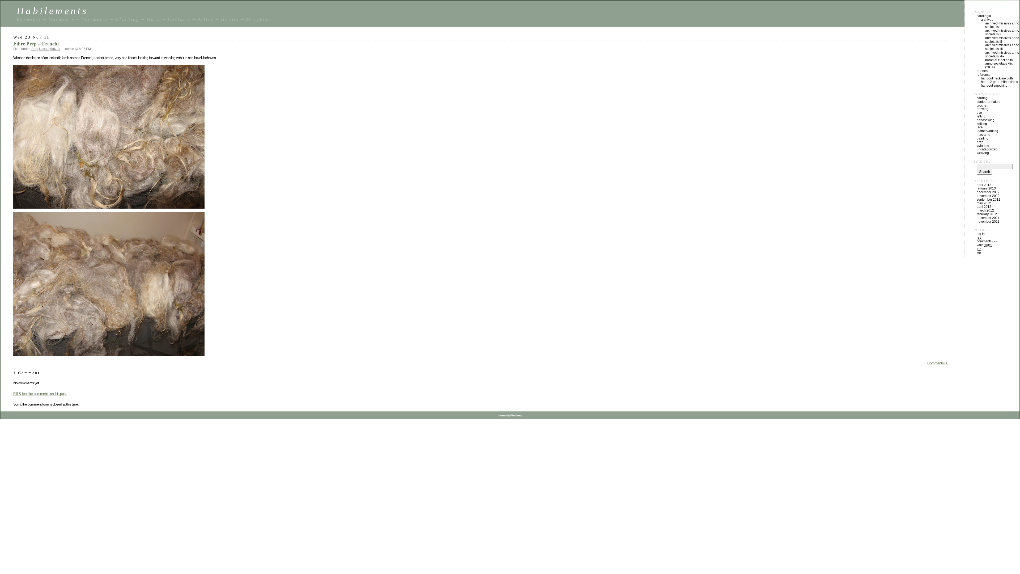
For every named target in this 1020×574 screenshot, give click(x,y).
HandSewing (985, 120)
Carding (982, 98)
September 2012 (988, 199)
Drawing (982, 109)
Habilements (52, 10)
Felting (981, 116)
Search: (982, 161)
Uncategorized (49, 49)
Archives (987, 20)
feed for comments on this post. (40, 393)
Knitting (982, 124)
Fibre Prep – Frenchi (36, 44)
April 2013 (984, 185)
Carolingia (984, 16)
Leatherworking (987, 131)
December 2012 (988, 192)
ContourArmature (989, 102)
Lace (980, 127)
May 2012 (984, 203)
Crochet (982, 105)
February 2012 (987, 214)
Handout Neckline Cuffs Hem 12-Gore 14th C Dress (999, 80)
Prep (34, 49)
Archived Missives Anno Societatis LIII (1002, 47)
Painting (982, 138)
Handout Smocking (994, 85)
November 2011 (988, 221)
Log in (981, 234)
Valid (984, 245)
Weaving (983, 153)
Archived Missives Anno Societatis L (1002, 25)
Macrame (983, 135)
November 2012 (988, 196)
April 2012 (984, 207)
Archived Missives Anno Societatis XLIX (1002, 54)
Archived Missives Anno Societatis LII (1002, 40)
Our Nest (982, 71)
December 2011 (988, 218)
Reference (984, 75)
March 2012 (985, 210)
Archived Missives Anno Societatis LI (1002, 32)
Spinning (983, 145)
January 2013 (986, 188)
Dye (979, 113)
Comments (987, 241)
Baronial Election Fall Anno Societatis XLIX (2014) (999, 63)
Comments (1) (937, 363)
